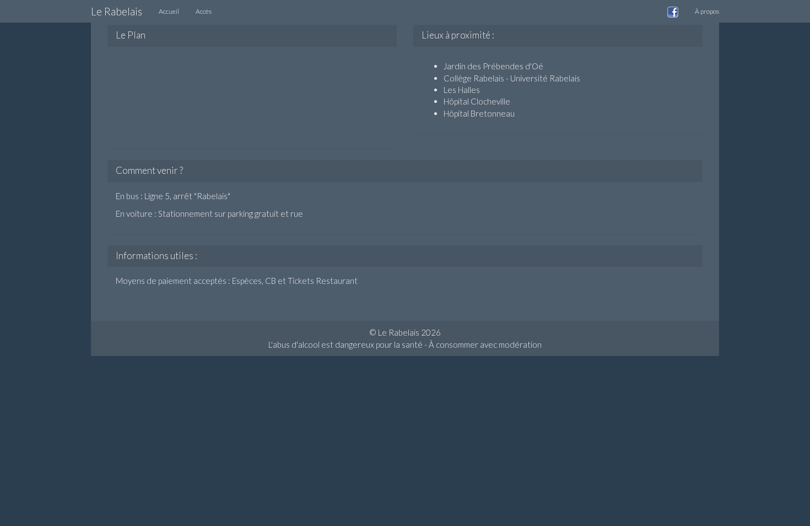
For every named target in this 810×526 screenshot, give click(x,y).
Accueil (169, 11)
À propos (707, 11)
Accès (204, 11)
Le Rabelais (116, 11)
